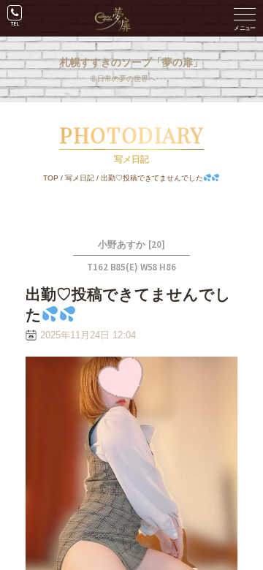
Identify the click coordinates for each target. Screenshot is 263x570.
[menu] (244, 18)
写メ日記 (79, 178)
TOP (50, 178)
